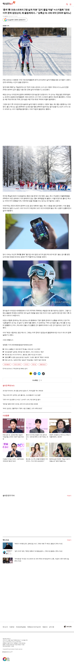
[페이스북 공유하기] (35, 373)
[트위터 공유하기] (39, 373)
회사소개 (5, 627)
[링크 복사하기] (43, 373)
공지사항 (51, 627)
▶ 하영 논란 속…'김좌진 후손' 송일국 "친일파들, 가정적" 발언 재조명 (24, 360)
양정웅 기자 (6, 25)
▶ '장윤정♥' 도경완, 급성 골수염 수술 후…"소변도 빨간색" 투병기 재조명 (26, 357)
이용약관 (11, 627)
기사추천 (37, 380)
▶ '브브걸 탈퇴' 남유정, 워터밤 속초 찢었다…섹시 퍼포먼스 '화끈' (23, 352)
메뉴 (70, 4)
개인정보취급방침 (21, 627)
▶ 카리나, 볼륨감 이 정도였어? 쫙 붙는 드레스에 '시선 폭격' (21, 349)
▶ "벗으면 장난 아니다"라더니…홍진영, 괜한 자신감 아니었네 (22, 354)
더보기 (69, 495)
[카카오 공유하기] (30, 373)
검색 (67, 4)
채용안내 (45, 627)
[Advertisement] (16, 523)
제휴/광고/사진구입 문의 (34, 627)
